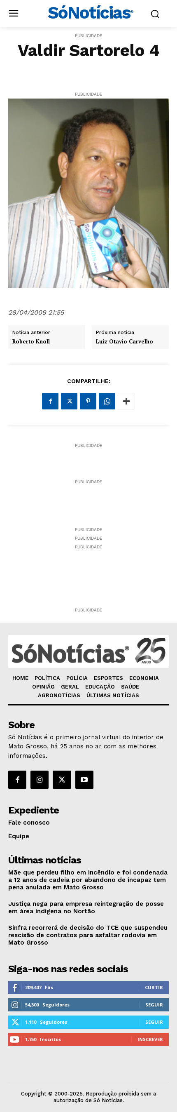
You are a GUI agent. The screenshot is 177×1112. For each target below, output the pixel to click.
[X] (69, 401)
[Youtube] (84, 780)
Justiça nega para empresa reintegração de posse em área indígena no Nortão (86, 907)
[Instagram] (39, 780)
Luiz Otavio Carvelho (124, 342)
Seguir (154, 1005)
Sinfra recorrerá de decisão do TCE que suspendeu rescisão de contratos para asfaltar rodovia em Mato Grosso (88, 935)
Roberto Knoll (31, 342)
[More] (126, 401)
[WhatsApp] (107, 401)
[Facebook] (50, 401)
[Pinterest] (88, 401)
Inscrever (150, 1039)
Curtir (154, 987)
